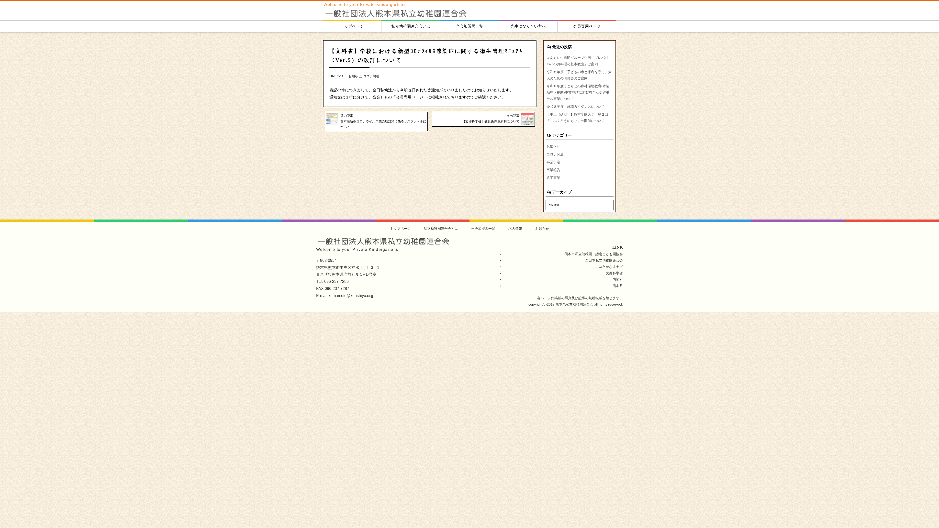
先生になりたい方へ (528, 26)
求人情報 (515, 229)
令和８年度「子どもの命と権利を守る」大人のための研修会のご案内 (579, 75)
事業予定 (553, 162)
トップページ (352, 26)
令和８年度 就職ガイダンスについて (576, 107)
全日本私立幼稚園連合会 (604, 260)
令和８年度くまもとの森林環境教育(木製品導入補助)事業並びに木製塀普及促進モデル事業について (578, 92)
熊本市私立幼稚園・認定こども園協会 (594, 254)
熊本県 (618, 286)
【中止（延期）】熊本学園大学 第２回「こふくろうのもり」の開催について (577, 117)
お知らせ (354, 76)
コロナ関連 (371, 76)
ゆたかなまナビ (611, 267)
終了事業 (553, 178)
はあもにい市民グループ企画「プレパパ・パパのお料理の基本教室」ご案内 (579, 61)
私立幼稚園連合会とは (410, 26)
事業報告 (553, 170)
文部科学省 (614, 273)
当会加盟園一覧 (469, 26)
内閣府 (618, 279)
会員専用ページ (587, 26)
